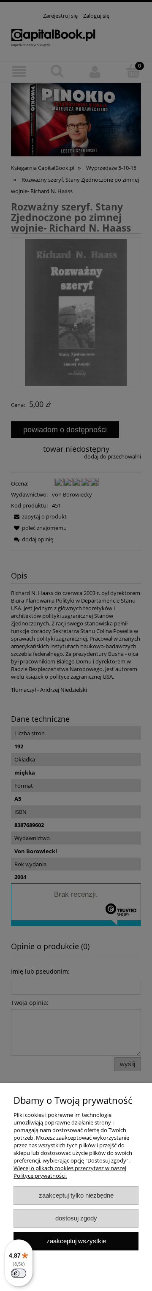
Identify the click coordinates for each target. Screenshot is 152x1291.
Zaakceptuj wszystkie (76, 1241)
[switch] (18, 1273)
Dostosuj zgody (76, 1218)
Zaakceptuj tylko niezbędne (76, 1195)
